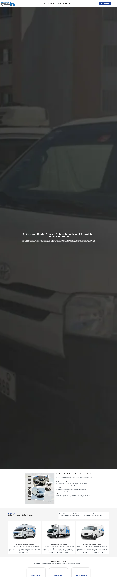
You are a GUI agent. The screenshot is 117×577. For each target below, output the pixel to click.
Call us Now (58, 247)
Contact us (71, 3)
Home (45, 3)
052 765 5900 (105, 3)
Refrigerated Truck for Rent (58, 544)
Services (59, 3)
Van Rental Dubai (51, 3)
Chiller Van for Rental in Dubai (24, 544)
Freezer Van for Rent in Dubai (92, 544)
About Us (65, 3)
